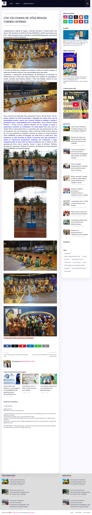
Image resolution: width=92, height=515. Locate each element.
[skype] (70, 21)
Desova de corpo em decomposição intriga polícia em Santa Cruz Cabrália (78, 140)
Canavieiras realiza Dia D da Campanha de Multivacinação (48, 388)
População (66, 268)
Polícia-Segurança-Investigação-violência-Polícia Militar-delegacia (74, 266)
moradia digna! (77, 262)
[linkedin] (86, 17)
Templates (32, 512)
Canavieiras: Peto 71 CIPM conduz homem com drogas (29, 388)
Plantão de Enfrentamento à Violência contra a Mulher (79, 232)
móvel (84, 262)
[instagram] (65, 17)
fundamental (67, 262)
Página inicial (7, 13)
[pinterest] (81, 21)
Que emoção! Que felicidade (79, 268)
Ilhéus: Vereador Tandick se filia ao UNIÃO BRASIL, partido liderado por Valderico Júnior (79, 180)
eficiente (84, 256)
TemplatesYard (16, 512)
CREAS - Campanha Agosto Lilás (72, 256)
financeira (66, 259)
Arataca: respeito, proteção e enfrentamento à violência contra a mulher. (79, 192)
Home (71, 512)
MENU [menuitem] (17, 3)
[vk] (86, 21)
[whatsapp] (65, 21)
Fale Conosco (86, 512)
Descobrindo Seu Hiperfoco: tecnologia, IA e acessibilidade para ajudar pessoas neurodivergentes (12, 390)
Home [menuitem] (11, 3)
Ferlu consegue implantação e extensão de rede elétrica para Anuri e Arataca (79, 167)
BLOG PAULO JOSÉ (8, 25)
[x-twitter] (76, 17)
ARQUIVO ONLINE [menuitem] (28, 3)
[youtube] (81, 17)
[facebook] (70, 17)
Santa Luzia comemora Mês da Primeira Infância (79, 213)
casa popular (67, 253)
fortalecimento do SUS (77, 259)
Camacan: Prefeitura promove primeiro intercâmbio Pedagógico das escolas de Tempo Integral (79, 154)
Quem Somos (78, 512)
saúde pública (67, 271)
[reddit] (76, 21)
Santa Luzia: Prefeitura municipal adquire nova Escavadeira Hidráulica (79, 129)
